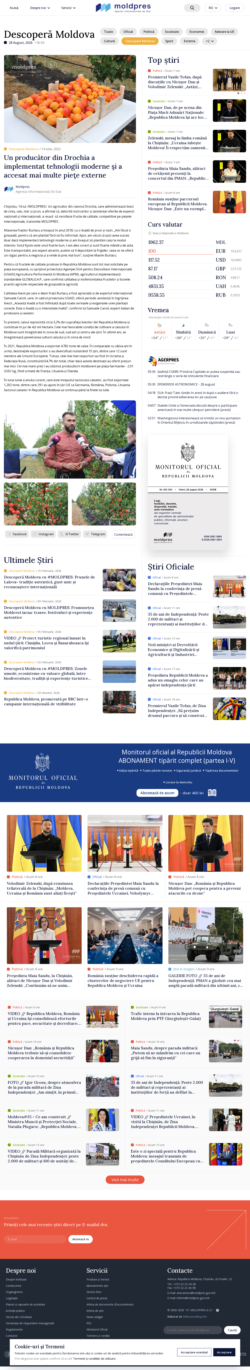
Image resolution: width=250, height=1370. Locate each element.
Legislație (12, 1298)
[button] (238, 93)
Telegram (98, 534)
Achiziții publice (15, 1311)
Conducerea (13, 1286)
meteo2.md (181, 317)
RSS (89, 1323)
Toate (108, 32)
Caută (232, 1330)
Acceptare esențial (194, 1352)
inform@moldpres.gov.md (193, 1298)
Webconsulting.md (194, 1316)
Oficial (128, 32)
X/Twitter (72, 534)
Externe (189, 41)
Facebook (20, 534)
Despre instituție (16, 1279)
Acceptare (224, 1352)
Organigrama (14, 1292)
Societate (172, 32)
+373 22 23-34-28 (184, 1284)
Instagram (46, 534)
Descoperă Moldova (49, 34)
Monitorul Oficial (97, 1329)
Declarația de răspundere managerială (30, 1323)
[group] (197, 80)
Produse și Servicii (98, 1279)
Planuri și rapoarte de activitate (25, 1304)
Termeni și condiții (98, 1336)
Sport (169, 41)
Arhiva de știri (95, 1311)
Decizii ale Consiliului (19, 1317)
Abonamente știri (97, 1286)
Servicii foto (94, 1292)
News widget (95, 1317)
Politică (148, 32)
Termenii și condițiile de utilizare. (94, 1358)
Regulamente (14, 1329)
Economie (196, 32)
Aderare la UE (224, 32)
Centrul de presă (97, 1298)
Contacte (11, 1336)
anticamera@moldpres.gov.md (196, 1293)
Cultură (109, 41)
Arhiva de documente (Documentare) (110, 1304)
